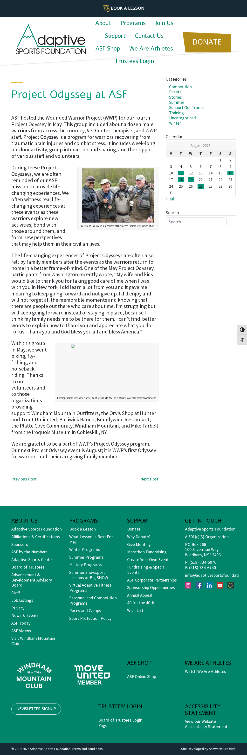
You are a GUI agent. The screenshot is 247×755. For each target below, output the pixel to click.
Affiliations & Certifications (35, 536)
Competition (180, 87)
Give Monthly (139, 544)
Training (176, 112)
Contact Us (149, 36)
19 (191, 179)
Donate (133, 529)
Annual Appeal (139, 595)
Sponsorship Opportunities (151, 587)
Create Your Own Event (148, 559)
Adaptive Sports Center (32, 559)
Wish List (135, 610)
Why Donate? (139, 536)
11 (181, 173)
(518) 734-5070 (203, 562)
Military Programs (85, 564)
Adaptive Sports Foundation (36, 529)
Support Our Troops (187, 107)
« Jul (170, 199)
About (103, 23)
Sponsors (19, 544)
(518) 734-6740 (202, 567)
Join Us (164, 23)
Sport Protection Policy (90, 618)
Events (175, 92)
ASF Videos (21, 630)
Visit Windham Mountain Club (33, 640)
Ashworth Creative (222, 749)
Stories (175, 97)
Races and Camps (85, 610)
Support (115, 36)
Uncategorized (182, 118)
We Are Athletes (151, 48)
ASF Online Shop (141, 676)
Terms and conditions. (87, 749)
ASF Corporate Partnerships (152, 580)
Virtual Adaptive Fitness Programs (90, 587)
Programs (133, 23)
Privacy (17, 608)
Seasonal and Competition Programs (93, 600)
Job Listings (22, 600)
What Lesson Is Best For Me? (91, 539)
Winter (175, 123)
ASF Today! (21, 623)
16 (230, 173)
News (16, 615)
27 (201, 186)
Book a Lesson (82, 529)
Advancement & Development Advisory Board (31, 580)
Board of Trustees (27, 567)
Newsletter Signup (36, 708)
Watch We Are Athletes (205, 671)
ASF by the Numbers (29, 552)
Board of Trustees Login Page (120, 722)
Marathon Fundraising (147, 552)
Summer (176, 102)
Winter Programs (84, 549)
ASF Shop (108, 48)
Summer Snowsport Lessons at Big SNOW (88, 574)
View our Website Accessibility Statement (206, 723)
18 (181, 179)
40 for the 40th (140, 602)
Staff (15, 592)
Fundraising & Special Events (146, 569)
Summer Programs (86, 557)
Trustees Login (134, 61)
